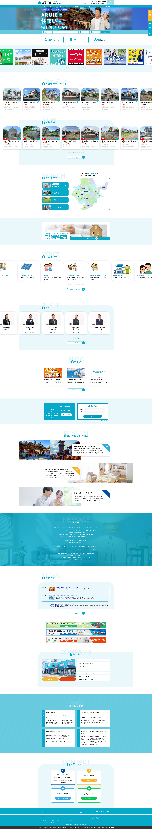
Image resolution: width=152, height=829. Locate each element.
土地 (50, 6)
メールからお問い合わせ (63, 798)
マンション (58, 6)
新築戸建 (79, 816)
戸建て (43, 6)
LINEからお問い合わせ (89, 798)
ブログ (51, 816)
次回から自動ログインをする (93, 414)
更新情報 (52, 818)
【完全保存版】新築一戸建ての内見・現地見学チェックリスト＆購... (68, 595)
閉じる (111, 827)
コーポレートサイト (50, 679)
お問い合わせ (99, 6)
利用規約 (68, 818)
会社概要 (83, 6)
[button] (66, 67)
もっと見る (75, 613)
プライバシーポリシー (71, 816)
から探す (54, 40)
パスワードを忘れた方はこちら (102, 420)
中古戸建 (79, 818)
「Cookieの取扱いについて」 (96, 827)
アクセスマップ (45, 818)
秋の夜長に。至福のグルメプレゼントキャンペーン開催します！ (68, 587)
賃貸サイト (68, 679)
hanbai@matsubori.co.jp (88, 673)
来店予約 (91, 6)
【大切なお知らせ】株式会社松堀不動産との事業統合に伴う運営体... (61, 604)
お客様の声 (44, 820)
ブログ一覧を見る (75, 390)
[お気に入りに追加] (10, 100)
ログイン (108, 6)
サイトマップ (69, 820)
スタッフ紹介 (44, 822)
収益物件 (67, 6)
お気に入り (110, 3)
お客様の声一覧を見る (75, 289)
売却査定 (76, 6)
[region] (76, 596)
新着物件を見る (75, 157)
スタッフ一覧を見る (75, 343)
